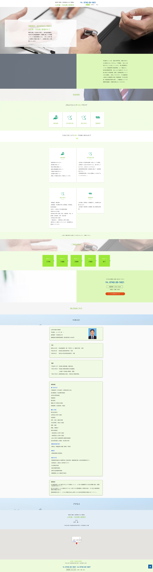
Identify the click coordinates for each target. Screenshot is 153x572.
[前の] (6, 30)
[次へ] (146, 30)
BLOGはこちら (76, 308)
